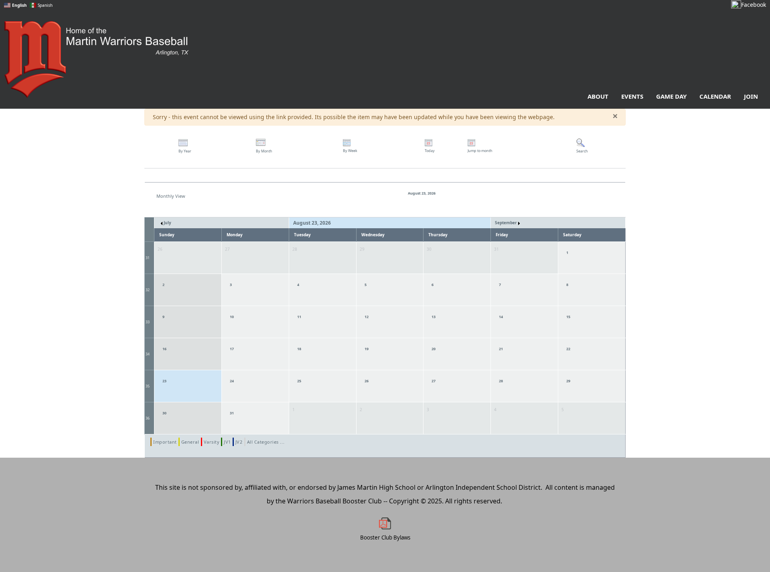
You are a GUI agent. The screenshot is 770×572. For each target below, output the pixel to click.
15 (568, 316)
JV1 (227, 442)
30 (164, 413)
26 (367, 380)
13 (434, 316)
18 (299, 348)
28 (501, 380)
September (506, 222)
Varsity (212, 442)
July (166, 222)
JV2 (239, 442)
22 (568, 348)
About (598, 96)
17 (232, 348)
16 (164, 348)
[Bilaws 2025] (385, 523)
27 (434, 380)
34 (148, 354)
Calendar (715, 96)
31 (148, 257)
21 (501, 348)
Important (165, 442)
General (190, 442)
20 (434, 348)
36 (148, 418)
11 (299, 316)
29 (568, 380)
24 (232, 380)
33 (148, 322)
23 (164, 380)
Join (751, 96)
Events (632, 96)
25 (299, 380)
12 (367, 316)
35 (148, 386)
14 (501, 316)
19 (367, 348)
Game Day (671, 96)
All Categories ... (266, 442)
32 (148, 289)
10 (232, 316)
